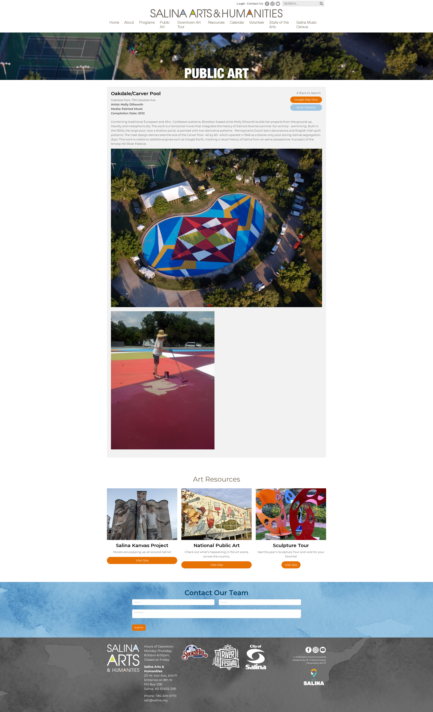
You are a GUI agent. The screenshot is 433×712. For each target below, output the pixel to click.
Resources (216, 23)
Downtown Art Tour (189, 25)
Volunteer (256, 23)
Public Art (165, 25)
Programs (147, 23)
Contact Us (255, 3)
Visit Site (142, 560)
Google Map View (306, 99)
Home (114, 23)
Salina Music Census (306, 25)
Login (241, 3)
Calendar (237, 23)
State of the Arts (279, 25)
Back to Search (310, 93)
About (129, 23)
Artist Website (306, 107)
